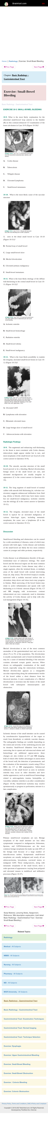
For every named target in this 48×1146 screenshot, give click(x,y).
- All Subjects (10, 983)
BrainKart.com (19, 3)
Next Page (38, 67)
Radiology (13, 61)
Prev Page (9, 67)
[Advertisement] (24, 34)
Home (4, 61)
